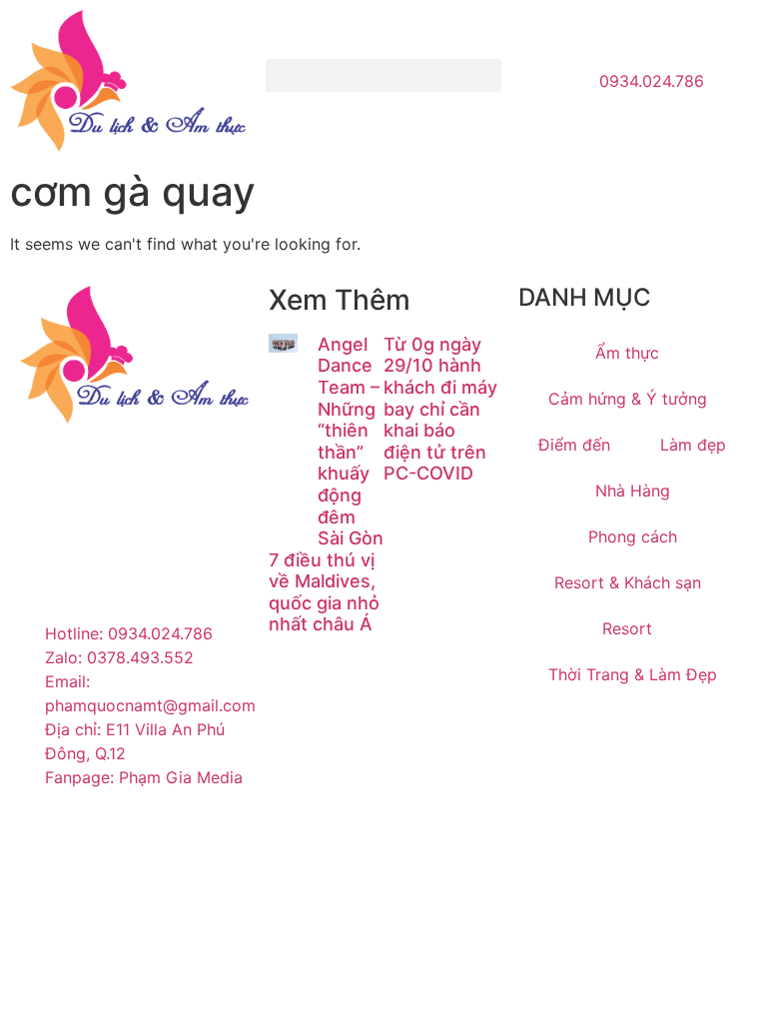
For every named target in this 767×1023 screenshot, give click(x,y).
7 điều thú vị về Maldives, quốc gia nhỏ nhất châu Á (324, 592)
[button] (383, 75)
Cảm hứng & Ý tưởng (627, 399)
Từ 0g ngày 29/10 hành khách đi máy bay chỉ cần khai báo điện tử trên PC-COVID (440, 409)
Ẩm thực (627, 353)
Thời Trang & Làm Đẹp (632, 674)
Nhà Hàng (632, 491)
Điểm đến (574, 445)
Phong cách (632, 536)
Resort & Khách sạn (627, 582)
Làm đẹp (693, 445)
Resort (627, 628)
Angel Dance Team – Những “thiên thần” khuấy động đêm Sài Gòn (351, 441)
